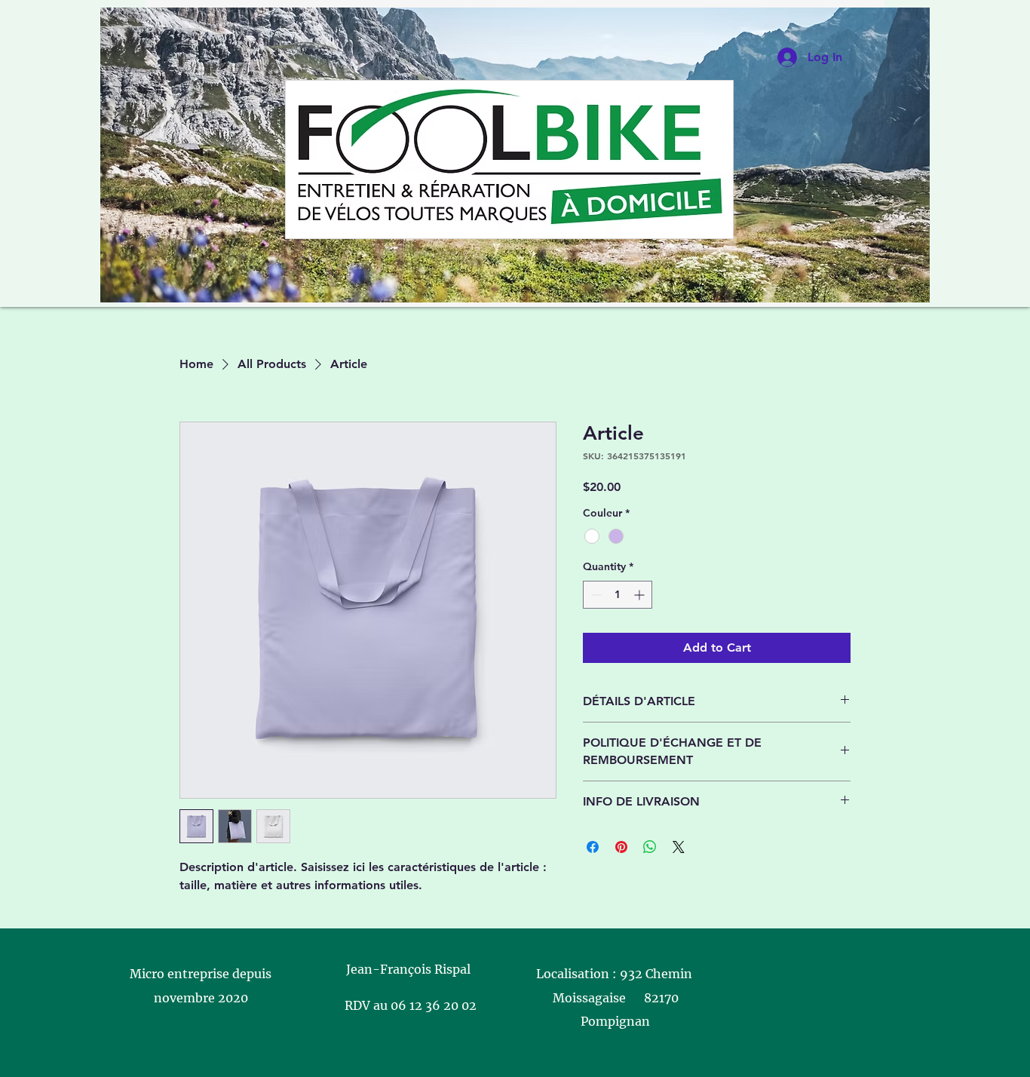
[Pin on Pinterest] (621, 847)
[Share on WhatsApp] (650, 847)
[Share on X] (679, 847)
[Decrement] (594, 594)
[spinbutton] (617, 594)
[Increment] (640, 594)
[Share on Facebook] (593, 847)
